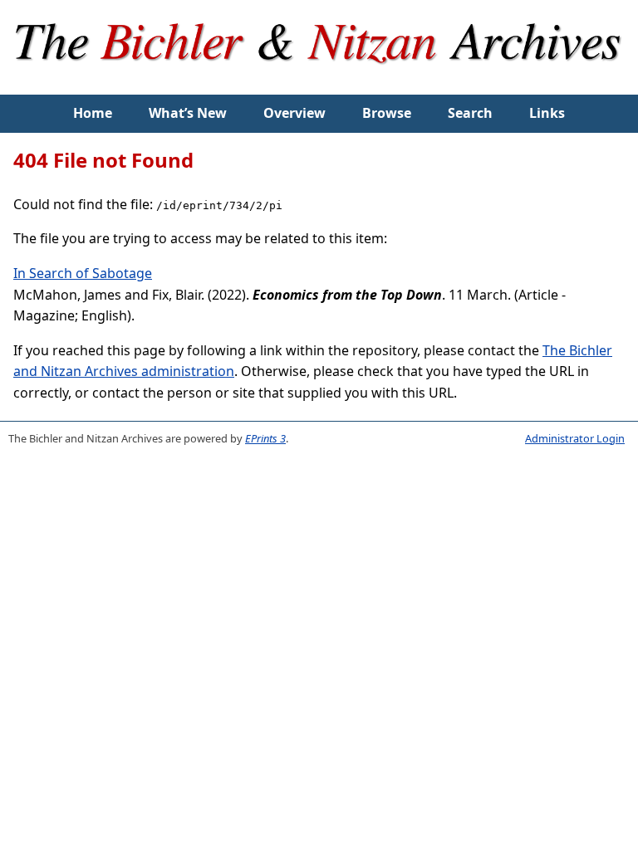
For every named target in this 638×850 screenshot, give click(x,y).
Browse (386, 113)
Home (92, 113)
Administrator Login (575, 438)
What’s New (188, 113)
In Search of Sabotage (82, 273)
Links (547, 113)
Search (470, 113)
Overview (294, 113)
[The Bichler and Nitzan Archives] (319, 84)
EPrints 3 (265, 438)
